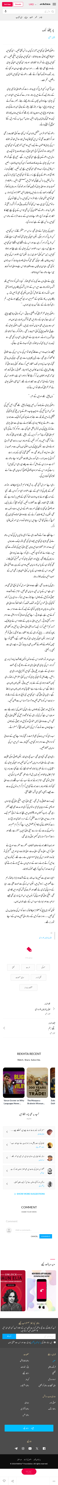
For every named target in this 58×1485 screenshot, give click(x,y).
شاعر (40, 17)
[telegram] (16, 1448)
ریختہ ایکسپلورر (24, 1385)
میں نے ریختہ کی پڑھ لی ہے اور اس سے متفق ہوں (30, 1342)
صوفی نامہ (53, 1402)
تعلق (13, 967)
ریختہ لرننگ (52, 1409)
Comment (45, 1236)
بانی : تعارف (25, 1367)
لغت (31, 17)
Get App (7, 4)
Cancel (34, 1236)
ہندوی (27, 1402)
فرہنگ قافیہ (52, 1367)
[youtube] (30, 1448)
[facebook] (44, 1448)
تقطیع (54, 1373)
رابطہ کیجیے (26, 1373)
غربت (28, 967)
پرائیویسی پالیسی (36, 1342)
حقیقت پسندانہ (28, 987)
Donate (18, 4)
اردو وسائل (52, 1379)
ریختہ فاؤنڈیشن (24, 1360)
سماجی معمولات (20, 977)
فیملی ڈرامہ (38, 977)
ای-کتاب (19, 17)
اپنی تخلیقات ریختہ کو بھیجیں (47, 1385)
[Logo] (45, 4)
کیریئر (27, 1379)
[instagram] (23, 1448)
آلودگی (43, 967)
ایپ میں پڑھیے (29, 1471)
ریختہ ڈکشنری (25, 1409)
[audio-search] (5, 11)
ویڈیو (26, 17)
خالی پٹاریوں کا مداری (45, 937)
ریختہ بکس (26, 1415)
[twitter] (37, 1448)
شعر (36, 17)
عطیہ (54, 1360)
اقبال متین (51, 37)
